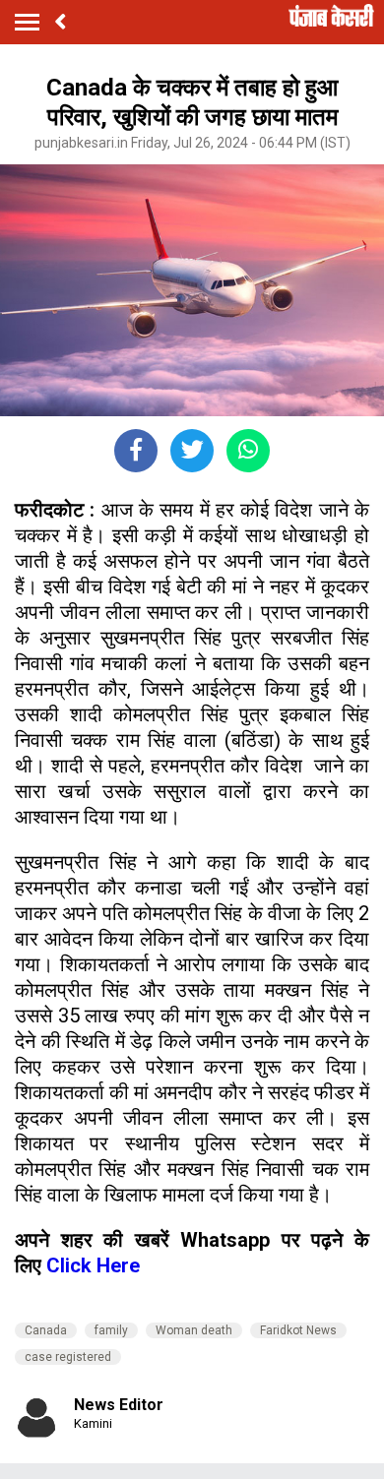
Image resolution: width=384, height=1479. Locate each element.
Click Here (93, 1265)
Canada (46, 1330)
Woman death (194, 1330)
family (111, 1330)
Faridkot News (298, 1330)
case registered (68, 1357)
